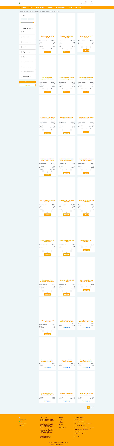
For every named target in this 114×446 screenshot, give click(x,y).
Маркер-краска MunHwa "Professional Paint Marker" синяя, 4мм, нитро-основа (47, 361)
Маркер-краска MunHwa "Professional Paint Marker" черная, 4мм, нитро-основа (86, 361)
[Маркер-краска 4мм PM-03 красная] (66, 24)
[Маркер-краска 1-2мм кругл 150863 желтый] (47, 228)
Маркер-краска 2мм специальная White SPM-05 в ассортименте (47, 79)
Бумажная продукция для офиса (47, 419)
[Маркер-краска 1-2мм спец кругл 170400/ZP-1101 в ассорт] (86, 268)
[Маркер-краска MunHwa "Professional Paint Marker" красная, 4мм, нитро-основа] (66, 348)
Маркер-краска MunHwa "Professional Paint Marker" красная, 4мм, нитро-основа (66, 361)
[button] (91, 3)
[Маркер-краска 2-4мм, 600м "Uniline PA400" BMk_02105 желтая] (47, 147)
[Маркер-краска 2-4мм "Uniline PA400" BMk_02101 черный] (47, 106)
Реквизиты (21, 425)
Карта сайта (61, 429)
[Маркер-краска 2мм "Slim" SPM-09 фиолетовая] (66, 106)
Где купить (86, 250)
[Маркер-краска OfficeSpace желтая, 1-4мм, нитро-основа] (66, 382)
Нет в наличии (66, 327)
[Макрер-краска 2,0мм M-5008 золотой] (66, 268)
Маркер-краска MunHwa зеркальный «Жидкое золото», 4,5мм (86, 321)
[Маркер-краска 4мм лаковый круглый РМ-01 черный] (86, 66)
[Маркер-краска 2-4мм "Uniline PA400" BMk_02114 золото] (66, 147)
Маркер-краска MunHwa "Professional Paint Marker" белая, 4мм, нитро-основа (47, 395)
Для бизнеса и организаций (75, 7)
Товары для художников (45, 436)
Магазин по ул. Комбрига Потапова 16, (83, 423)
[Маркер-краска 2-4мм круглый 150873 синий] (47, 188)
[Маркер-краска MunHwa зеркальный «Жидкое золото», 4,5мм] (86, 308)
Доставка (61, 422)
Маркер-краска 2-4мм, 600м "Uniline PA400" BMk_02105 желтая (47, 160)
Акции (30, 7)
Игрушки (42, 421)
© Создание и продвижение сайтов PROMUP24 (57, 442)
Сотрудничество (62, 427)
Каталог (24, 7)
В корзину (47, 51)
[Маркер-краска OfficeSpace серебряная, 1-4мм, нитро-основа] (86, 382)
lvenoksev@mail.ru (81, 433)
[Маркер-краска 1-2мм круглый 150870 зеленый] (86, 188)
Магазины (50, 7)
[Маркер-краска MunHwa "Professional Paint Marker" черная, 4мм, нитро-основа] (86, 348)
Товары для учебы (44, 435)
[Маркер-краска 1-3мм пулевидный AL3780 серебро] (47, 268)
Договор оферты (23, 423)
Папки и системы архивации (46, 429)
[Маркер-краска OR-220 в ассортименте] (86, 228)
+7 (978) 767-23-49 (81, 425)
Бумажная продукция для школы (47, 420)
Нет (23, 31)
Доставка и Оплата (40, 7)
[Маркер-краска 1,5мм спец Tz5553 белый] (47, 308)
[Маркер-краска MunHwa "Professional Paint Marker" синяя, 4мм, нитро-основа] (47, 348)
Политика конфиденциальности (57, 444)
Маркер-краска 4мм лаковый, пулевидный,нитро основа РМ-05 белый (67, 79)
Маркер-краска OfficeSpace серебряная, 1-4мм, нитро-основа (86, 395)
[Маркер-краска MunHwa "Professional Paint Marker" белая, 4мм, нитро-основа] (47, 382)
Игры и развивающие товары (46, 422)
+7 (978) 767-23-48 (81, 421)
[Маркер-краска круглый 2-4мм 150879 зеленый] (66, 188)
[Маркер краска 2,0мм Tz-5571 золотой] (66, 228)
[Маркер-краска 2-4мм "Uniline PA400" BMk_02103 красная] (86, 106)
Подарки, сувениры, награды (46, 432)
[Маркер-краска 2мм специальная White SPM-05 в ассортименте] (47, 66)
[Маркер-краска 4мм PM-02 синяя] (47, 24)
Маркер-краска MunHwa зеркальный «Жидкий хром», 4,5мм (67, 321)
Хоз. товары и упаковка (45, 437)
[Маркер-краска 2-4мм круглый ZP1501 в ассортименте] (86, 147)
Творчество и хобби (44, 433)
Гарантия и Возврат (61, 7)
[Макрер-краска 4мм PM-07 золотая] (86, 24)
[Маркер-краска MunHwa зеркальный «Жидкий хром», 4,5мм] (66, 308)
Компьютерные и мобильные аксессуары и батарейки (46, 425)
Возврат (60, 425)
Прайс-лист (77, 436)
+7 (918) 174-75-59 (81, 431)
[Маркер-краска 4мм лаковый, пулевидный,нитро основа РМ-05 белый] (66, 66)
